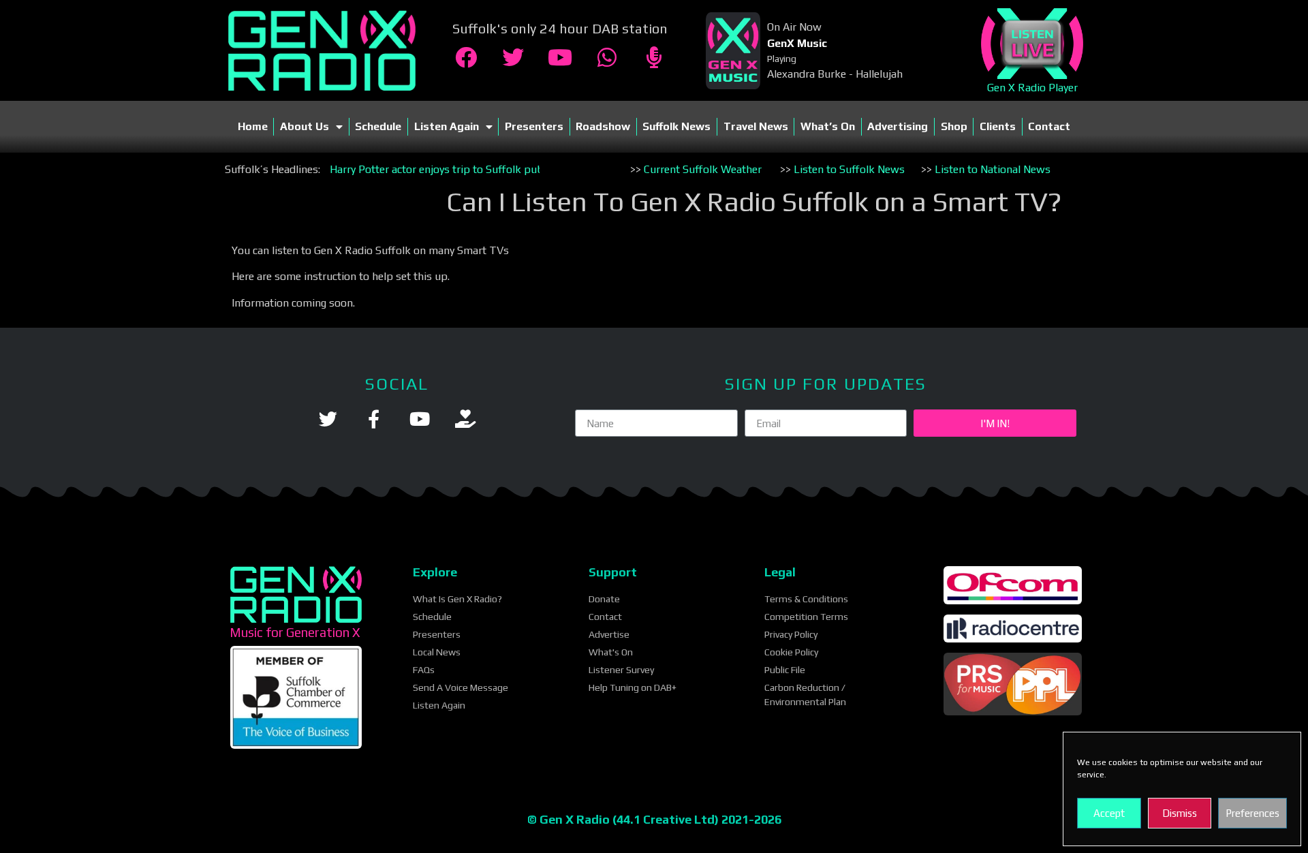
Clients (998, 126)
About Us (304, 126)
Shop (954, 126)
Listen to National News (992, 169)
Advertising (897, 126)
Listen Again (446, 126)
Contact (1049, 126)
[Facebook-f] (373, 418)
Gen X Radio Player (1031, 87)
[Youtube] (560, 57)
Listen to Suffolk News (849, 169)
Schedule (378, 126)
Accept (1109, 813)
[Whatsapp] (607, 57)
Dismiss (1179, 813)
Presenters (534, 126)
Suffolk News (676, 126)
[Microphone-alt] (654, 57)
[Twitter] (513, 57)
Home (253, 126)
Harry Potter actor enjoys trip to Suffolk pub (437, 169)
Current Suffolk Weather (703, 169)
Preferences (1252, 813)
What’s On (827, 126)
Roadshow (603, 126)
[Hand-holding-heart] (465, 418)
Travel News (755, 126)
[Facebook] (466, 57)
